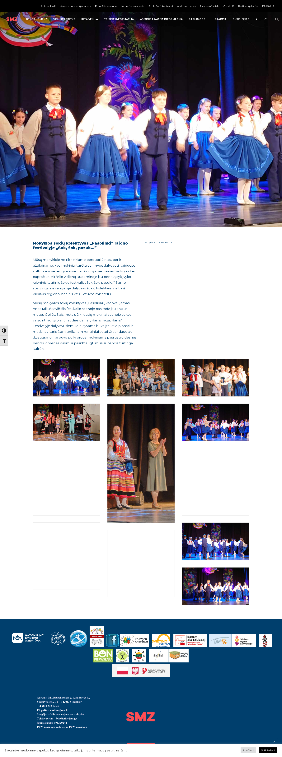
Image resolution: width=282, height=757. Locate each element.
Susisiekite (241, 19)
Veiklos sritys (64, 19)
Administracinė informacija (161, 19)
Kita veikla (89, 19)
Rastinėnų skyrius (248, 6)
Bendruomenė (36, 19)
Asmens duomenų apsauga (75, 6)
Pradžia (221, 19)
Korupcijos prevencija (132, 6)
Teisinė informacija (119, 19)
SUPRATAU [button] (268, 750)
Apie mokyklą (48, 6)
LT (265, 19)
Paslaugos (197, 19)
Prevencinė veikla (209, 6)
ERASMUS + (269, 6)
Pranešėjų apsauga (106, 6)
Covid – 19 (228, 6)
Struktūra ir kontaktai (160, 6)
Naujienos (149, 242)
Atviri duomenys (186, 6)
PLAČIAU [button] (248, 750)
